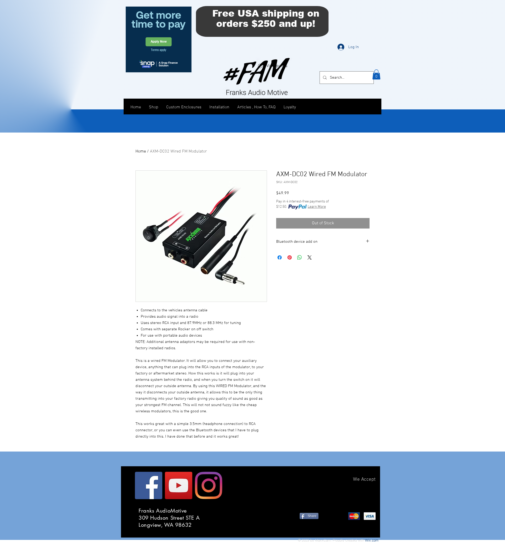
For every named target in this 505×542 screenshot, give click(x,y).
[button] (376, 74)
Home (140, 151)
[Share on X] (309, 257)
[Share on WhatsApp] (299, 257)
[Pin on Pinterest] (289, 257)
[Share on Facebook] (279, 257)
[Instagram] (208, 485)
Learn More (317, 207)
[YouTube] (178, 485)
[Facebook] (148, 485)
